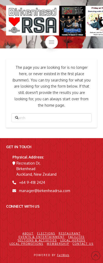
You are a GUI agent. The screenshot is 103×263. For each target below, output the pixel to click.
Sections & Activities (37, 240)
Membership (58, 243)
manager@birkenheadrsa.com (44, 190)
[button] (51, 42)
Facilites (76, 236)
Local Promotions (26, 243)
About (28, 233)
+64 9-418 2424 (32, 182)
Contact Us (83, 243)
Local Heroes (72, 240)
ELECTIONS (46, 233)
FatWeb (63, 255)
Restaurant (70, 233)
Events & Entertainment (41, 236)
